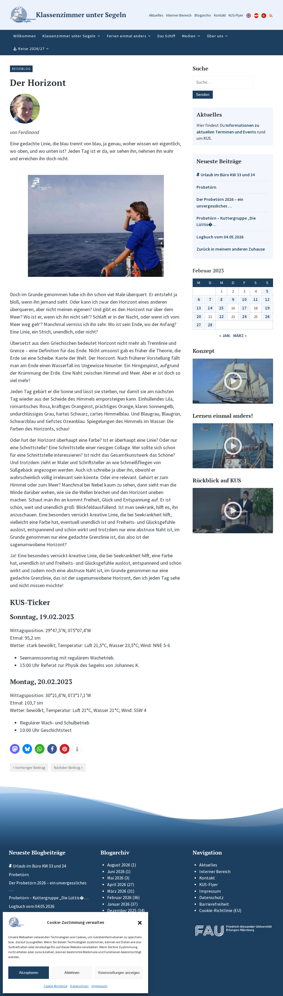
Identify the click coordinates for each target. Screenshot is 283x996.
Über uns (215, 35)
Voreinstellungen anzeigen (119, 973)
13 (198, 308)
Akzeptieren (28, 973)
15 (221, 308)
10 (244, 299)
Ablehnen (71, 973)
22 (221, 316)
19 (267, 308)
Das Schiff (166, 35)
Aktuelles (156, 15)
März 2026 (116, 891)
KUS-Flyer (236, 15)
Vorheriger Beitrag (30, 767)
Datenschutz (79, 986)
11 (255, 299)
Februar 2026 (119, 897)
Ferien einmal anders (126, 35)
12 (267, 299)
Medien (189, 35)
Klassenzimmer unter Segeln (69, 35)
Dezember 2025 (122, 910)
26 (267, 316)
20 (198, 316)
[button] (140, 923)
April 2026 (116, 884)
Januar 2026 (118, 904)
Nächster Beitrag (67, 767)
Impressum (99, 986)
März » (240, 335)
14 (210, 308)
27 (198, 324)
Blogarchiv (203, 15)
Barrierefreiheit (214, 904)
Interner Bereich (179, 15)
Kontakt (220, 15)
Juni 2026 (116, 871)
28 (210, 324)
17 (244, 308)
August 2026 (118, 865)
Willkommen (24, 35)
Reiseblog (21, 69)
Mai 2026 (115, 878)
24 (244, 316)
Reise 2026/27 (31, 48)
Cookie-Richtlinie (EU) (220, 910)
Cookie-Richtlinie (55, 986)
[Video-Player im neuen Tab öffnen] (233, 381)
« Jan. (225, 335)
